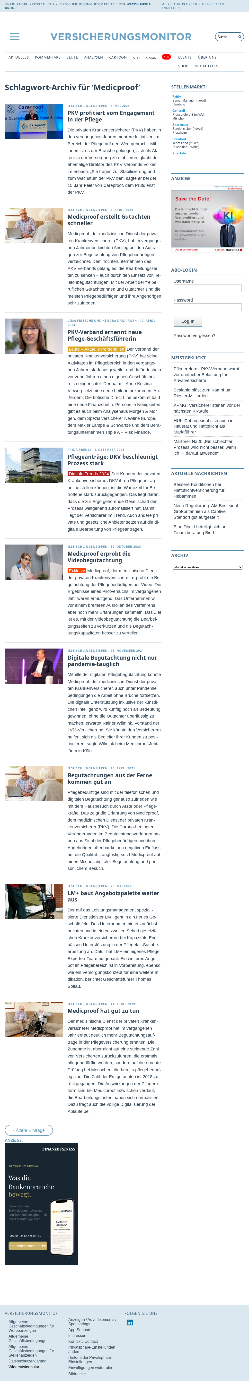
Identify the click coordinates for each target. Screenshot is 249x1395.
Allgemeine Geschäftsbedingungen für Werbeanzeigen (31, 1326)
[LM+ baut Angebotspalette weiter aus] (34, 901)
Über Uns (207, 57)
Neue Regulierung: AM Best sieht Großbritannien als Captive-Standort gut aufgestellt (206, 511)
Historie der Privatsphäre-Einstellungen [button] (90, 1359)
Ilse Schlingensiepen (88, 106)
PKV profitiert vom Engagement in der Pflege (111, 116)
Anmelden (170, 8)
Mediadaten (207, 66)
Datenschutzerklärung (27, 1361)
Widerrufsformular (24, 1367)
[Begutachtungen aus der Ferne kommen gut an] (34, 783)
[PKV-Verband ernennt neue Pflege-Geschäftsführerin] (34, 336)
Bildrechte (77, 1374)
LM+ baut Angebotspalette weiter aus (113, 896)
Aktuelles (19, 57)
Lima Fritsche (80, 321)
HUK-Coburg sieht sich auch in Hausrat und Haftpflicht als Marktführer (203, 426)
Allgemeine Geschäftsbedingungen (29, 1338)
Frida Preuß (79, 450)
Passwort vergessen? (194, 335)
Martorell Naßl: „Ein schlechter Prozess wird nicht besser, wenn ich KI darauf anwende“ (205, 447)
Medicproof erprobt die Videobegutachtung (99, 557)
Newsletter (213, 4)
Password (183, 300)
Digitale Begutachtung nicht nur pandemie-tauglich (112, 661)
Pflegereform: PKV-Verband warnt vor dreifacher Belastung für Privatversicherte (206, 374)
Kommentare (48, 57)
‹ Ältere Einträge (29, 1130)
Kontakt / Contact (83, 1341)
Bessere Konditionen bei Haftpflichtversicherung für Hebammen (199, 490)
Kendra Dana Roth (120, 321)
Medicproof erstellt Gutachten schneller (109, 220)
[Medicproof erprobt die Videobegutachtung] (34, 562)
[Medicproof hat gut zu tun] (34, 1019)
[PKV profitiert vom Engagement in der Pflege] (34, 121)
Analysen (93, 57)
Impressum (77, 1336)
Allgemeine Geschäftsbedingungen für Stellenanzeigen (31, 1350)
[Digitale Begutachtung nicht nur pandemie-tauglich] (34, 666)
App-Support (79, 1330)
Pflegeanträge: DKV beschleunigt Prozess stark (113, 460)
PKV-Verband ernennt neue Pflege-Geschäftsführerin (105, 335)
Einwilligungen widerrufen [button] (90, 1368)
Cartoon (118, 57)
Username (184, 281)
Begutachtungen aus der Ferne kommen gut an (110, 778)
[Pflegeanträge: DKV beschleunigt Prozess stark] (34, 465)
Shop (183, 66)
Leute (72, 57)
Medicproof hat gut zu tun (104, 1010)
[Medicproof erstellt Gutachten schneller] (34, 225)
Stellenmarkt (151, 57)
